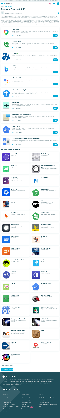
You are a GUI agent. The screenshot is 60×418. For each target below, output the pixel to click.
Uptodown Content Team (14, 12)
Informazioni (6, 398)
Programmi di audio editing (49, 0)
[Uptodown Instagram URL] (12, 390)
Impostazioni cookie (44, 402)
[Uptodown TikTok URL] (7, 390)
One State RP (5, 0)
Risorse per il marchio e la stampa (11, 406)
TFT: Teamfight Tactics (40, 0)
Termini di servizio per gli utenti (46, 398)
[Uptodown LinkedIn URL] (15, 390)
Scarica (55, 35)
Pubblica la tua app (25, 400)
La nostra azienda (7, 400)
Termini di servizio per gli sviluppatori (48, 404)
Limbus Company (10, 0)
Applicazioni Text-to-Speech (7, 369)
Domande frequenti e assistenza (28, 409)
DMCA (40, 406)
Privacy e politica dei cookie (45, 400)
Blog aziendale (6, 409)
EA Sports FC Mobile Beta (32, 0)
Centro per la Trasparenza (9, 404)
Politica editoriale (7, 402)
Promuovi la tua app (26, 402)
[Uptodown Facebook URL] (17, 390)
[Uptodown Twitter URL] (9, 390)
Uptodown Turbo (27, 406)
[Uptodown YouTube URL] (4, 390)
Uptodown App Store (26, 398)
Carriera (5, 411)
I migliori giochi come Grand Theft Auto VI (20, 0)
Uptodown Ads (24, 404)
